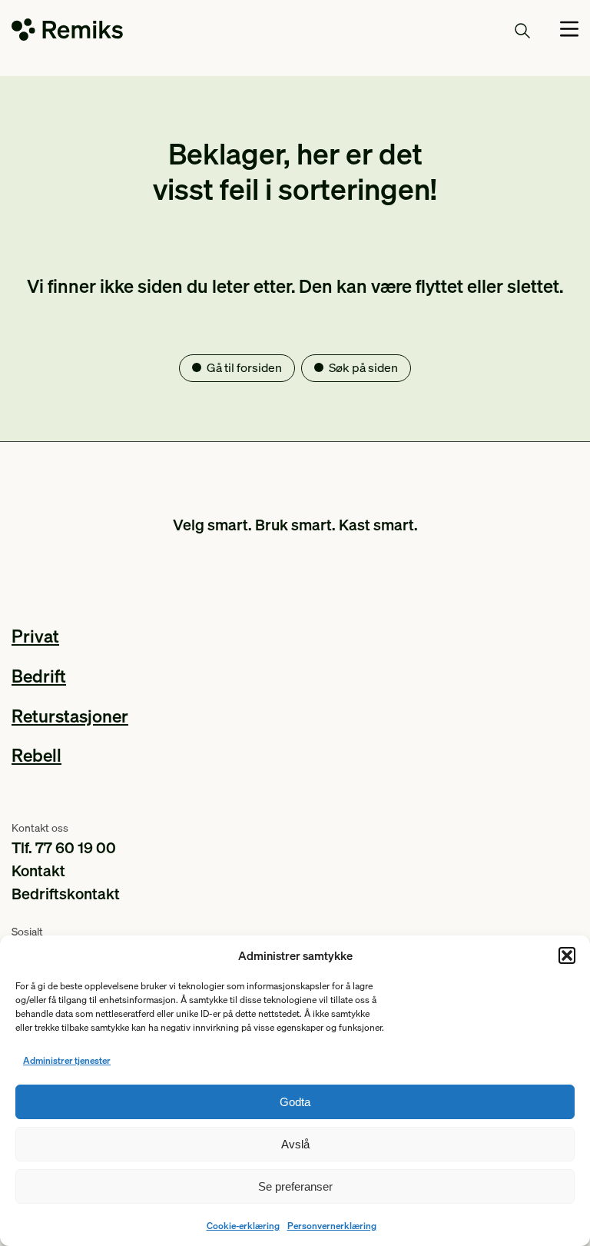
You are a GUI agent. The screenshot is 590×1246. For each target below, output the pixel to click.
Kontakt (38, 870)
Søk (494, 30)
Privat (35, 635)
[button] (567, 955)
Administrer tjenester (67, 1060)
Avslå (295, 1144)
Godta (295, 1101)
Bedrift (39, 675)
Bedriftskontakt (66, 893)
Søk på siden (363, 367)
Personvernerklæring (331, 1225)
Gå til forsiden (244, 367)
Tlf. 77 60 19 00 (64, 847)
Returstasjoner (70, 715)
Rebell (36, 754)
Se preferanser (295, 1186)
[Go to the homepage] (67, 32)
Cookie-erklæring (243, 1225)
